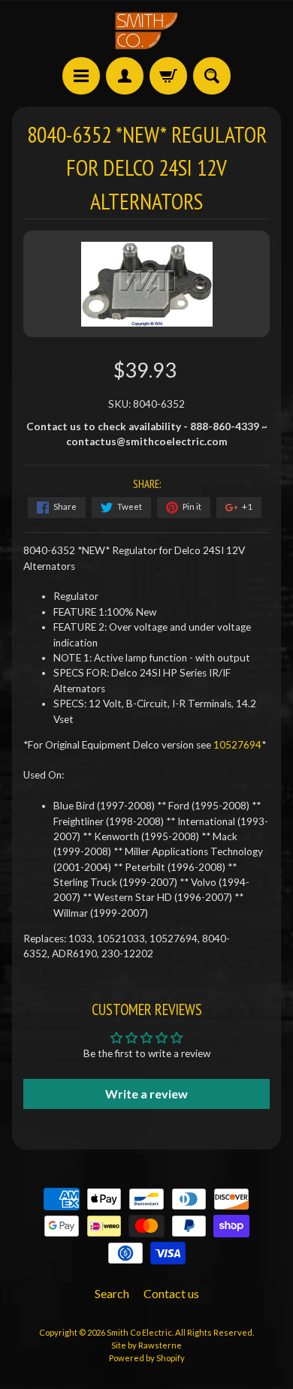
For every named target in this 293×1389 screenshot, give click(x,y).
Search (112, 1293)
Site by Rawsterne (146, 1345)
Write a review (146, 1093)
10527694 (237, 745)
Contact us (171, 1293)
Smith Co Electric (139, 1332)
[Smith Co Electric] (146, 31)
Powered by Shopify (147, 1358)
